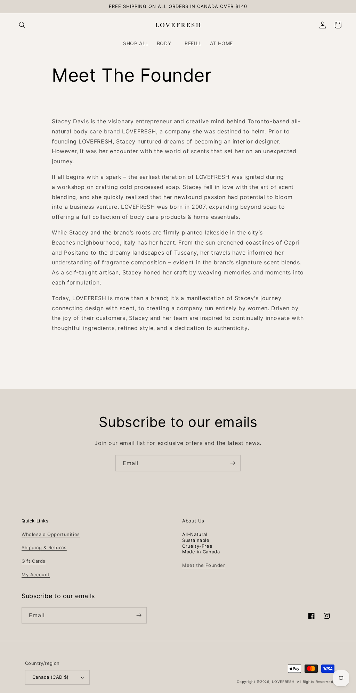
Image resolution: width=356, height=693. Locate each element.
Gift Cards (34, 561)
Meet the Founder (203, 565)
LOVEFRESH (283, 681)
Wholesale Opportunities (51, 534)
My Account (36, 574)
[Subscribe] (232, 463)
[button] (22, 25)
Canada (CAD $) (50, 677)
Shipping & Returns (44, 547)
